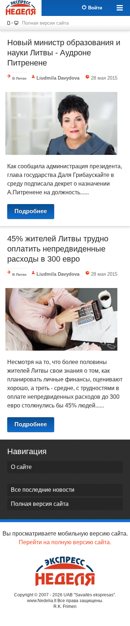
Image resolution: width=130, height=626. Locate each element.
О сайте (21, 467)
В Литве (19, 78)
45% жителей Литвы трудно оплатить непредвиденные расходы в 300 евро (57, 248)
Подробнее (30, 211)
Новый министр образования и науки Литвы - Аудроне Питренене (63, 52)
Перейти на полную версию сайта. (65, 542)
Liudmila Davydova (57, 78)
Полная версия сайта (45, 23)
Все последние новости (42, 490)
